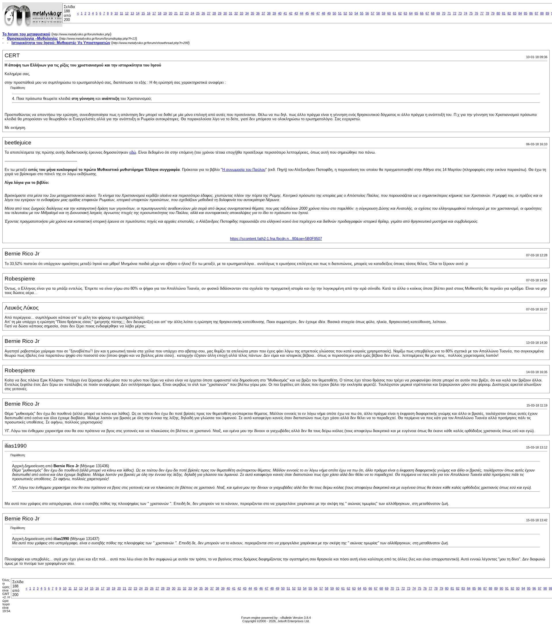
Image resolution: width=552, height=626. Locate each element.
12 (127, 13)
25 (198, 13)
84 (520, 13)
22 (181, 13)
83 (514, 13)
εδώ (132, 152)
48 (323, 13)
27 (208, 13)
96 (534, 588)
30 (225, 13)
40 (279, 13)
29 (219, 13)
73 (460, 13)
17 (154, 13)
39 (274, 13)
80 (498, 13)
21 (176, 13)
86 (531, 13)
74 (465, 13)
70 (443, 13)
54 (356, 13)
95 (528, 588)
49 (329, 13)
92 (512, 588)
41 (285, 13)
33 (241, 13)
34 (247, 13)
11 (121, 13)
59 (383, 13)
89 (547, 13)
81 (503, 13)
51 (340, 13)
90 (501, 588)
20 (170, 13)
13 (132, 13)
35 (252, 13)
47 (318, 13)
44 (301, 13)
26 (203, 13)
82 (509, 13)
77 (482, 13)
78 (487, 13)
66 (421, 13)
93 (518, 588)
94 (523, 588)
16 (148, 13)
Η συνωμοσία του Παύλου (243, 169)
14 (137, 13)
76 (476, 13)
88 (542, 13)
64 (411, 13)
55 (361, 13)
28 (214, 13)
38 (269, 13)
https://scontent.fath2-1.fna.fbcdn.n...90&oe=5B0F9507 (276, 238)
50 (334, 13)
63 (405, 13)
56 (367, 13)
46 (312, 13)
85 (525, 13)
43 (296, 13)
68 (432, 13)
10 (116, 13)
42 (290, 13)
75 (471, 13)
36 (258, 13)
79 (492, 13)
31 (230, 13)
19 (165, 13)
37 (263, 13)
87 (536, 13)
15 (143, 13)
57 (372, 13)
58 (378, 13)
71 (449, 13)
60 (389, 13)
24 (192, 13)
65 (416, 13)
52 (345, 13)
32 (236, 13)
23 (187, 13)
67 (427, 13)
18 (159, 13)
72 (454, 13)
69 (438, 13)
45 (307, 13)
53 (350, 13)
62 (400, 13)
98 (545, 588)
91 (507, 588)
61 (394, 13)
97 (539, 588)
